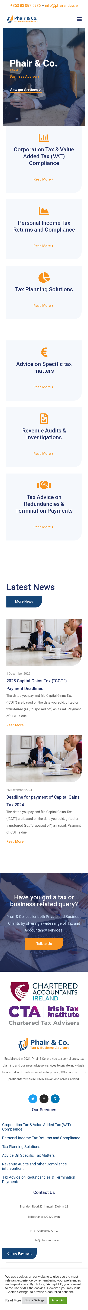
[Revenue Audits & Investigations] (44, 418)
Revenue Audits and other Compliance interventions (34, 1166)
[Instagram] (44, 1098)
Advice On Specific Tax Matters (28, 1155)
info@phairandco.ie (61, 5)
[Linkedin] (55, 1098)
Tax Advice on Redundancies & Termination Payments (44, 504)
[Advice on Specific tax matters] (44, 352)
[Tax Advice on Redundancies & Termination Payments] (44, 485)
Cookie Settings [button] (34, 1300)
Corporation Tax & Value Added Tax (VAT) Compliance (44, 156)
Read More (13, 1300)
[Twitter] (32, 1098)
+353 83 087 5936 (25, 5)
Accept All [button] (57, 1300)
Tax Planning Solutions (44, 289)
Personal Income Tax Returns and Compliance (41, 1138)
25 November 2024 (19, 790)
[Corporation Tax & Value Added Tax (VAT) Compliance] (44, 137)
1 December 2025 (18, 673)
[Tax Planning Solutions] (44, 277)
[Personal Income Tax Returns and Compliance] (44, 211)
